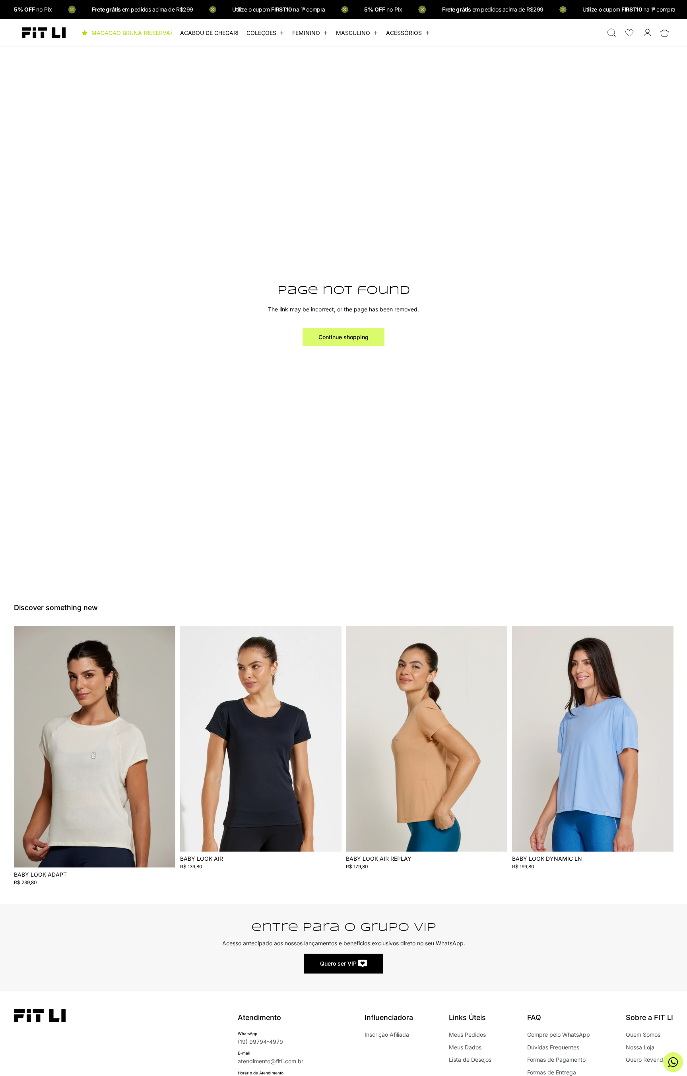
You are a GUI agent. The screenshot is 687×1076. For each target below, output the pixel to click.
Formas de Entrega (551, 1072)
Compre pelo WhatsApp (558, 1034)
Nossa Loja (640, 1047)
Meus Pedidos (467, 1034)
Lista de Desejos (470, 1059)
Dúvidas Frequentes (553, 1047)
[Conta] (647, 33)
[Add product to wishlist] (164, 640)
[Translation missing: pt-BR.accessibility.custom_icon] (629, 33)
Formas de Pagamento (556, 1059)
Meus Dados (465, 1047)
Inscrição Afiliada (387, 1034)
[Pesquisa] (611, 33)
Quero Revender (647, 1059)
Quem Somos (643, 1034)
